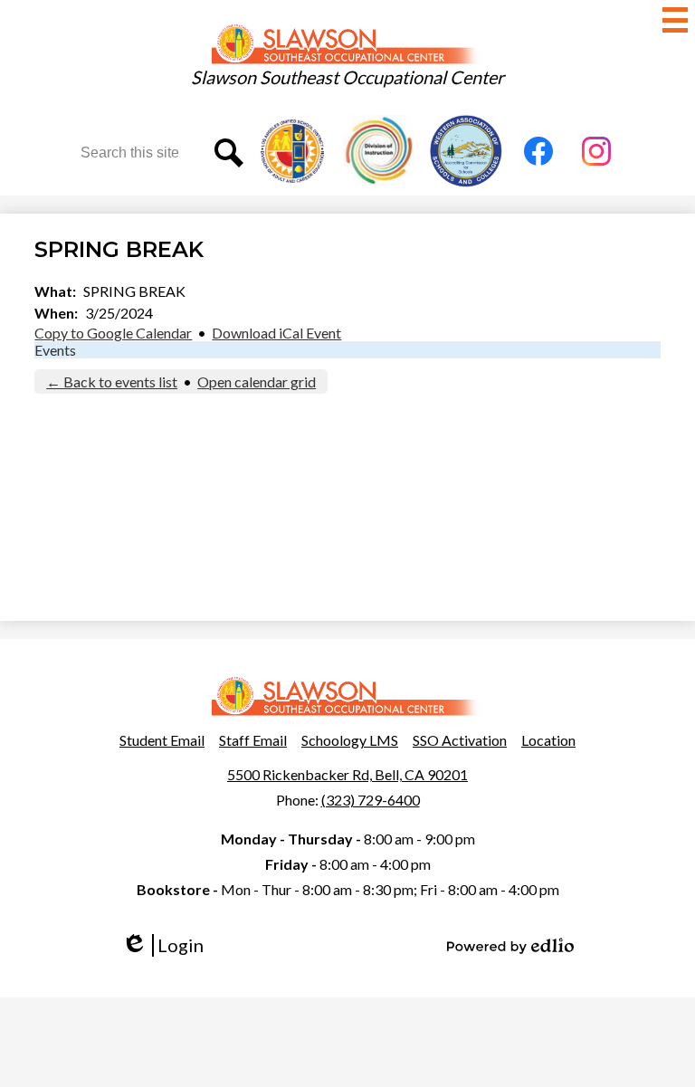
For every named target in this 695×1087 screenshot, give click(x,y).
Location (548, 740)
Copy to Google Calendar (113, 332)
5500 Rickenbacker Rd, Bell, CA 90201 (347, 774)
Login (169, 945)
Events (55, 349)
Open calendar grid (256, 381)
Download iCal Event (276, 332)
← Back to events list (111, 381)
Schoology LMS (349, 740)
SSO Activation (460, 740)
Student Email (162, 740)
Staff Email (253, 740)
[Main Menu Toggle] (675, 20)
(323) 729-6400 (370, 799)
